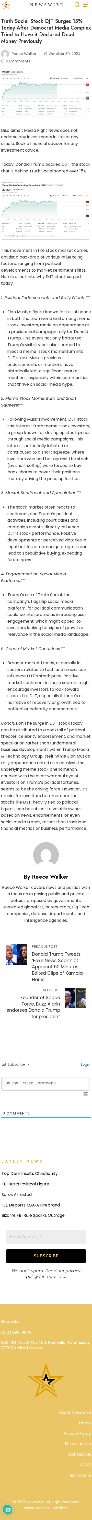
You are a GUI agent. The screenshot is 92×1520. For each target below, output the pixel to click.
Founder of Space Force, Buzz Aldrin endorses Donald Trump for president (33, 1004)
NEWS (85, 1465)
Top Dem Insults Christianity (30, 1173)
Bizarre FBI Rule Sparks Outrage (33, 1215)
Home (85, 1423)
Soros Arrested (17, 1194)
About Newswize (74, 1412)
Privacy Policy (77, 1433)
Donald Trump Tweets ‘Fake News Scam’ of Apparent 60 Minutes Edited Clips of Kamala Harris (57, 963)
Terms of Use (77, 1444)
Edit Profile (80, 1475)
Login (85, 1064)
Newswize (47, 5)
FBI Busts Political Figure (25, 1184)
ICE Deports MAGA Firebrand (31, 1205)
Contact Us (79, 1454)
